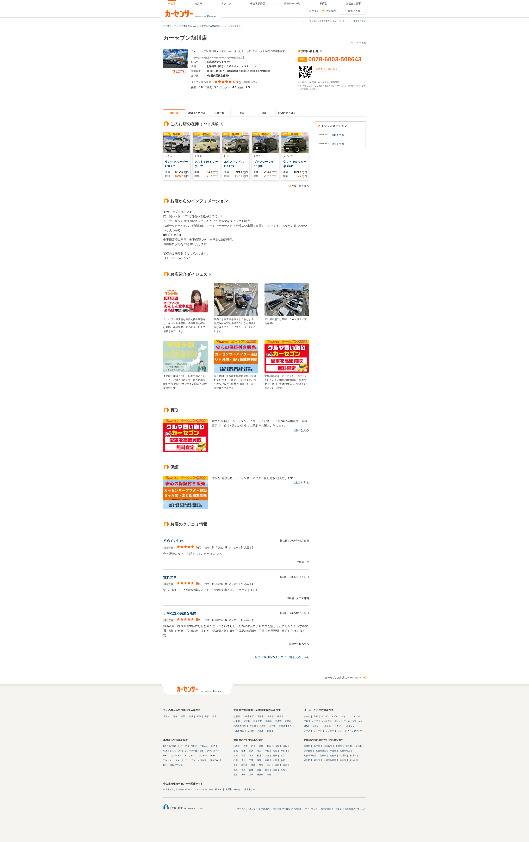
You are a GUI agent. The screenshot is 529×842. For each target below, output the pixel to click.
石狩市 (272, 726)
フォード (318, 731)
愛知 (243, 760)
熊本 (236, 774)
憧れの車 (169, 577)
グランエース (213, 751)
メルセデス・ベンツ (331, 721)
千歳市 (278, 721)
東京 (275, 751)
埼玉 (259, 751)
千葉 (267, 751)
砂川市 (353, 755)
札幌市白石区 (330, 760)
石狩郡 (288, 721)
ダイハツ (345, 716)
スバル (356, 716)
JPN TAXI (214, 760)
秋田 (199, 716)
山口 (285, 765)
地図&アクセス (196, 112)
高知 (259, 770)
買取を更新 (338, 135)
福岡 (267, 770)
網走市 (317, 760)
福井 (259, 755)
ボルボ (327, 726)
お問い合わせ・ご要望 (331, 809)
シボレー (316, 726)
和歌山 (244, 765)
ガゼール (202, 755)
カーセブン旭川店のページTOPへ (343, 677)
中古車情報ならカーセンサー (176, 789)
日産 (316, 716)
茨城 (236, 751)
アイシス (167, 760)
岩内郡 (270, 716)
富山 (243, 755)
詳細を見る (301, 430)
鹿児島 (260, 774)
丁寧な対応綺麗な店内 (179, 613)
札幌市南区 (239, 731)
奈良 (236, 765)
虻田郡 (237, 721)
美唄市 (260, 731)
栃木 (243, 751)
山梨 (267, 755)
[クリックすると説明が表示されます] (320, 51)
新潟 (236, 755)
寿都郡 (268, 721)
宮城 (191, 716)
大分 (243, 774)
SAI (179, 751)
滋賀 (259, 760)
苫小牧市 (308, 751)
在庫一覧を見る (300, 186)
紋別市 (333, 755)
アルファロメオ (355, 731)
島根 (261, 765)
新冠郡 (246, 721)
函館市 (323, 755)
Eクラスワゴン (170, 746)
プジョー (330, 731)
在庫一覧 (219, 112)
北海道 (166, 716)
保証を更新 (338, 143)
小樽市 (263, 726)
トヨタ (307, 716)
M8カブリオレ (176, 765)
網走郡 (270, 731)
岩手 (183, 716)
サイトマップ (359, 21)
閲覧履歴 (331, 11)
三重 (251, 760)
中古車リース (250, 789)
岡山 (269, 765)
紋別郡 (237, 716)
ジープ (307, 731)
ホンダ (325, 716)
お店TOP (174, 113)
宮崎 (251, 774)
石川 (251, 755)
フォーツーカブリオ (194, 751)
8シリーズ (190, 755)
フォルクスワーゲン (353, 721)
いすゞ (341, 731)
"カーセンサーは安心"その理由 (287, 809)
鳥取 (253, 765)
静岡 (236, 760)
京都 (267, 760)
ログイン (314, 11)
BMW (306, 726)
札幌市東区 (248, 716)
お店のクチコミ (286, 112)
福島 (214, 716)
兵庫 (283, 760)
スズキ (334, 716)
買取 (241, 112)
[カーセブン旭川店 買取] (185, 451)
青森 (175, 716)
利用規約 (265, 809)
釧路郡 (349, 746)
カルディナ (176, 755)
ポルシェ (350, 726)
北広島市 (328, 746)
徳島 (236, 770)
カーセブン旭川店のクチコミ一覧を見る (275, 657)
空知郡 (251, 731)
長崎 (283, 770)
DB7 (165, 755)
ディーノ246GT (198, 760)
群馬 (251, 751)
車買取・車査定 (233, 789)
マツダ (315, 721)
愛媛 (251, 770)
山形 (207, 716)
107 (213, 746)
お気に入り (354, 11)
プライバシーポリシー (247, 809)
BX (164, 765)
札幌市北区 (321, 751)
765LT (194, 746)
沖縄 (269, 774)
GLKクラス (168, 751)
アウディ (338, 726)
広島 (277, 765)
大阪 (275, 760)
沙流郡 (253, 726)
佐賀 (275, 770)
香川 (243, 770)
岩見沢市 (257, 721)
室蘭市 (260, 716)
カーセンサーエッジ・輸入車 (207, 789)
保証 (264, 112)
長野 (275, 755)
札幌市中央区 (285, 726)
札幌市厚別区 (240, 726)
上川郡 (343, 755)
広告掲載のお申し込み (355, 809)
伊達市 (343, 760)
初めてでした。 (174, 541)
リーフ (184, 746)
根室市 (280, 716)
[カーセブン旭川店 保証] (185, 508)
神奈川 (284, 751)
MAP (256, 66)
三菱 (306, 721)
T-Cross (203, 746)
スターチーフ (181, 760)
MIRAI (213, 755)
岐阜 (283, 755)
